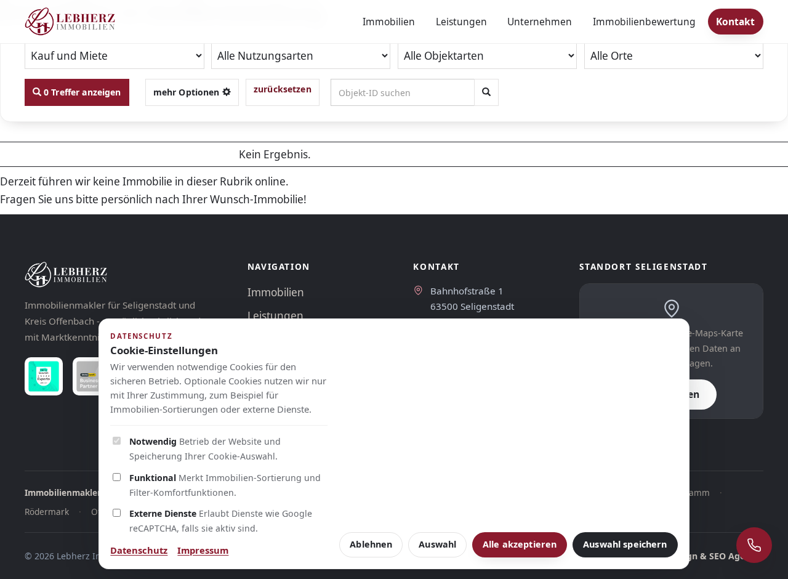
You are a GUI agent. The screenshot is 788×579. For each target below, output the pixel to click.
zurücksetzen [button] (283, 89)
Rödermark (47, 511)
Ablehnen (371, 544)
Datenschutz (138, 550)
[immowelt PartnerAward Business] (92, 376)
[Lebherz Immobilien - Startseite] (70, 21)
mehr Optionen (187, 92)
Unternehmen (539, 21)
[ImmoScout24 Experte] (44, 376)
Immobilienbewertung (644, 21)
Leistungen (461, 21)
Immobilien (389, 21)
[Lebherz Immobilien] (124, 275)
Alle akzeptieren (520, 544)
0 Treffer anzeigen (81, 92)
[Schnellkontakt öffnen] (754, 545)
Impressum (202, 550)
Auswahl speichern (625, 544)
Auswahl (437, 544)
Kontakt (735, 21)
